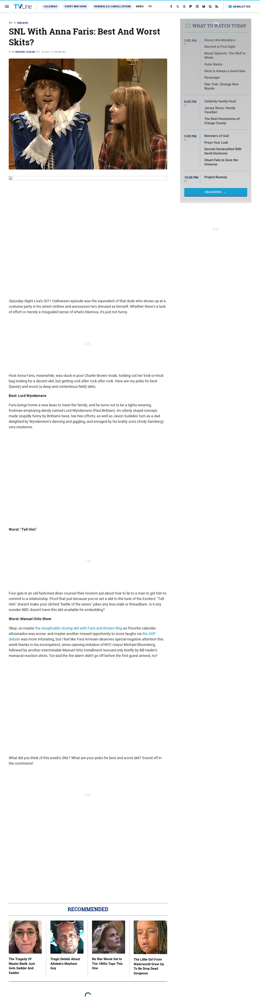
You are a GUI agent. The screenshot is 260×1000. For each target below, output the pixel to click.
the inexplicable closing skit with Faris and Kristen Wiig (78, 628)
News (139, 6)
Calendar (50, 6)
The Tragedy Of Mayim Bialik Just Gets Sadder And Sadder (22, 966)
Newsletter (241, 7)
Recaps (22, 23)
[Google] (210, 6)
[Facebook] (171, 6)
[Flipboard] (191, 6)
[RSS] (217, 6)
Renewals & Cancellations (112, 6)
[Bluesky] (204, 6)
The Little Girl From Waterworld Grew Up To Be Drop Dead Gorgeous (149, 966)
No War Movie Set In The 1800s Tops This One (107, 964)
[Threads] (184, 6)
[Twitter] (178, 6)
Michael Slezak (25, 51)
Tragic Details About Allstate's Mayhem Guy (65, 964)
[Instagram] (197, 6)
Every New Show (76, 6)
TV (150, 6)
